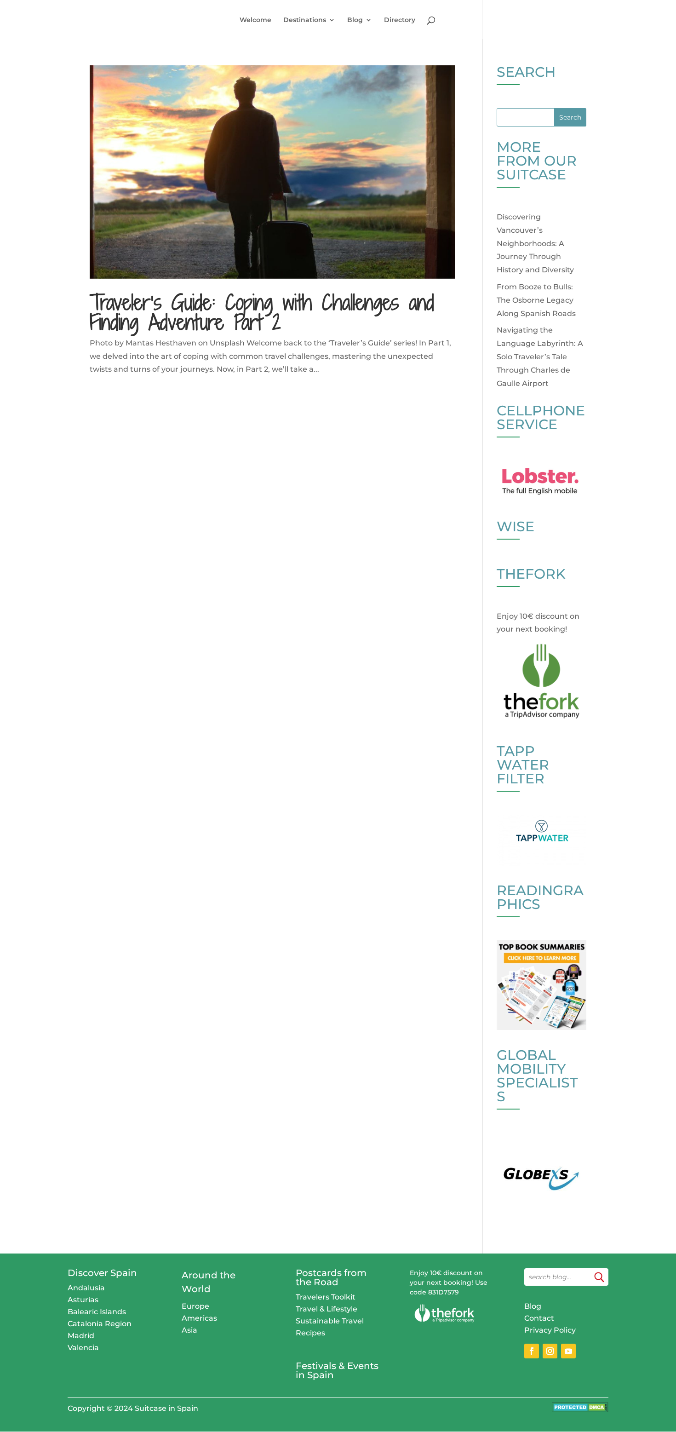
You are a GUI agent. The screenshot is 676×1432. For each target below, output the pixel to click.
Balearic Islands (97, 1311)
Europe (195, 1306)
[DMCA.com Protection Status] (580, 1409)
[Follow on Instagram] (550, 1351)
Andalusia (86, 1287)
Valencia (83, 1347)
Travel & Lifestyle (326, 1309)
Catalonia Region (100, 1323)
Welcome (255, 20)
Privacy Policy (550, 1330)
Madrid (81, 1335)
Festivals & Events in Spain (337, 1370)
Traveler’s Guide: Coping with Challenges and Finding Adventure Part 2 (262, 312)
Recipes (310, 1332)
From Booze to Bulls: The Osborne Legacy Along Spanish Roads (536, 300)
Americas (199, 1318)
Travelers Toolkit (325, 1297)
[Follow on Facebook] (531, 1351)
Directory (399, 20)
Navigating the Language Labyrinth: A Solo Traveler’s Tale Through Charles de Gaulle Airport (540, 356)
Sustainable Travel (330, 1321)
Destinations (304, 20)
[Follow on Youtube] (568, 1351)
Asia (189, 1330)
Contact (539, 1318)
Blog (355, 20)
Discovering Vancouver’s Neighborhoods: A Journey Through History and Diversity (535, 243)
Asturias (83, 1299)
